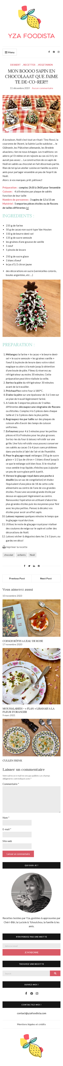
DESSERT (15, 64)
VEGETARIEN (45, 64)
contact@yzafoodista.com (31, 1013)
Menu (10, 52)
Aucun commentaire (42, 88)
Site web (7, 841)
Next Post (46, 578)
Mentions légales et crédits (31, 1024)
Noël (32, 554)
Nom (6, 817)
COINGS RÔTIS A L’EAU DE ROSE (23, 641)
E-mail (7, 829)
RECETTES (29, 64)
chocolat (8, 554)
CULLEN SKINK (12, 760)
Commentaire (11, 783)
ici (27, 207)
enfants (21, 554)
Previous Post (17, 578)
